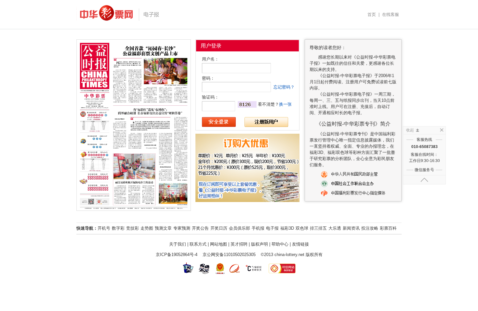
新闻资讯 (351, 228)
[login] (219, 122)
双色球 (302, 228)
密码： (208, 78)
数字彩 (118, 228)
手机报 (258, 228)
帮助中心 (280, 244)
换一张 (285, 104)
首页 (371, 14)
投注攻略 (369, 228)
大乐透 (334, 228)
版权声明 (259, 244)
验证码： (210, 97)
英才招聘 (239, 244)
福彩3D (287, 228)
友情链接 (300, 244)
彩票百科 (388, 228)
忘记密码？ (284, 87)
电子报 (272, 228)
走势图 (146, 228)
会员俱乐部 (239, 228)
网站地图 (218, 244)
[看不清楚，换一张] (247, 104)
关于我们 (177, 244)
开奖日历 (218, 228)
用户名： (210, 59)
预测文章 (163, 228)
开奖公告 (200, 228)
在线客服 (390, 14)
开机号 (104, 228)
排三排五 (318, 228)
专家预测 (181, 228)
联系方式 (198, 244)
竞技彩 (132, 228)
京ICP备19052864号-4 (176, 254)
